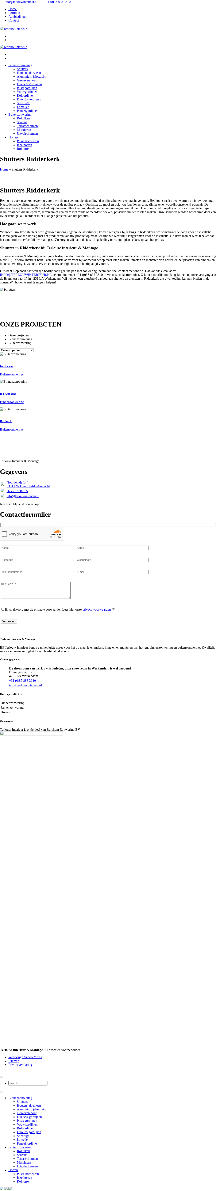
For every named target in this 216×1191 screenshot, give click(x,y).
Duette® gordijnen (29, 84)
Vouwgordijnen (27, 91)
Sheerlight (23, 103)
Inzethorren (24, 145)
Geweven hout (26, 80)
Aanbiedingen (17, 16)
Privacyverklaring (20, 1064)
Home (12, 9)
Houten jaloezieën (29, 73)
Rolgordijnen (25, 95)
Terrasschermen (27, 126)
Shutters (22, 69)
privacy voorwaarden (96, 609)
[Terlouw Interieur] (13, 29)
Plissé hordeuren (28, 141)
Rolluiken (23, 118)
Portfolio (14, 13)
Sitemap (13, 1061)
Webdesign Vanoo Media (25, 1057)
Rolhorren (23, 148)
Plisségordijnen (27, 88)
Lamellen (23, 107)
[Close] (1, 1076)
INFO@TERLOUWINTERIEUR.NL (26, 274)
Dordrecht (6, 421)
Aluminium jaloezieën (31, 76)
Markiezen (24, 129)
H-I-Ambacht (8, 393)
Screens (22, 122)
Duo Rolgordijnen (29, 99)
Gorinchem (7, 366)
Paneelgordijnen (27, 110)
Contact (13, 20)
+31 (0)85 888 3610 (57, 2)
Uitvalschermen (27, 133)
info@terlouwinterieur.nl (21, 2)
